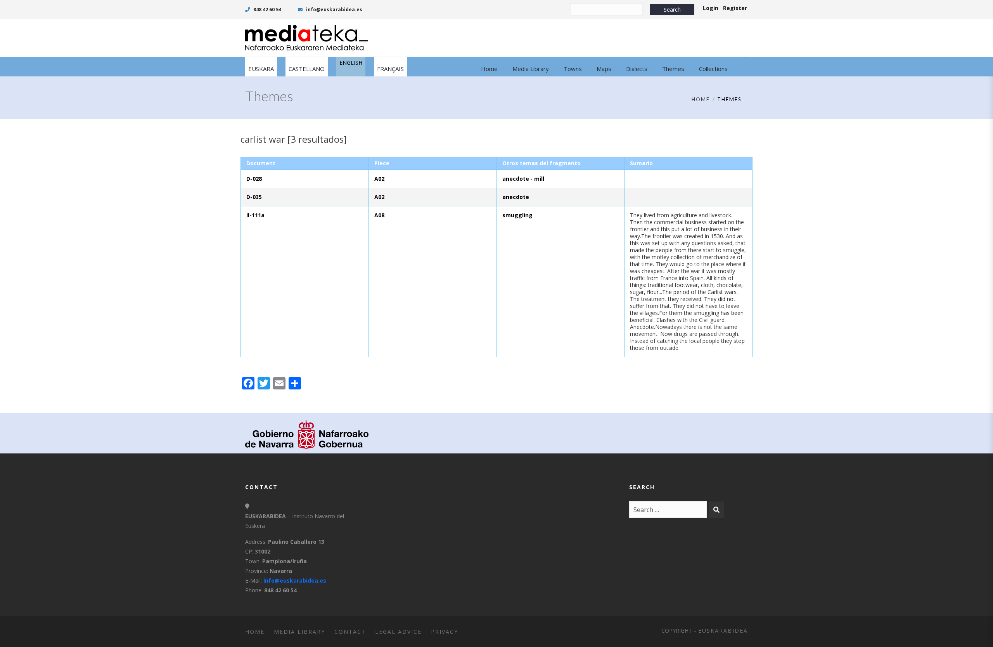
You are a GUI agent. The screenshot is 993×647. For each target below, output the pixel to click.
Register (735, 8)
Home (701, 99)
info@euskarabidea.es (333, 9)
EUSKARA (261, 69)
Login (710, 8)
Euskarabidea (723, 630)
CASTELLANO (307, 69)
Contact (350, 631)
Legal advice (398, 631)
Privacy (444, 631)
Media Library (299, 631)
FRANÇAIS (390, 69)
